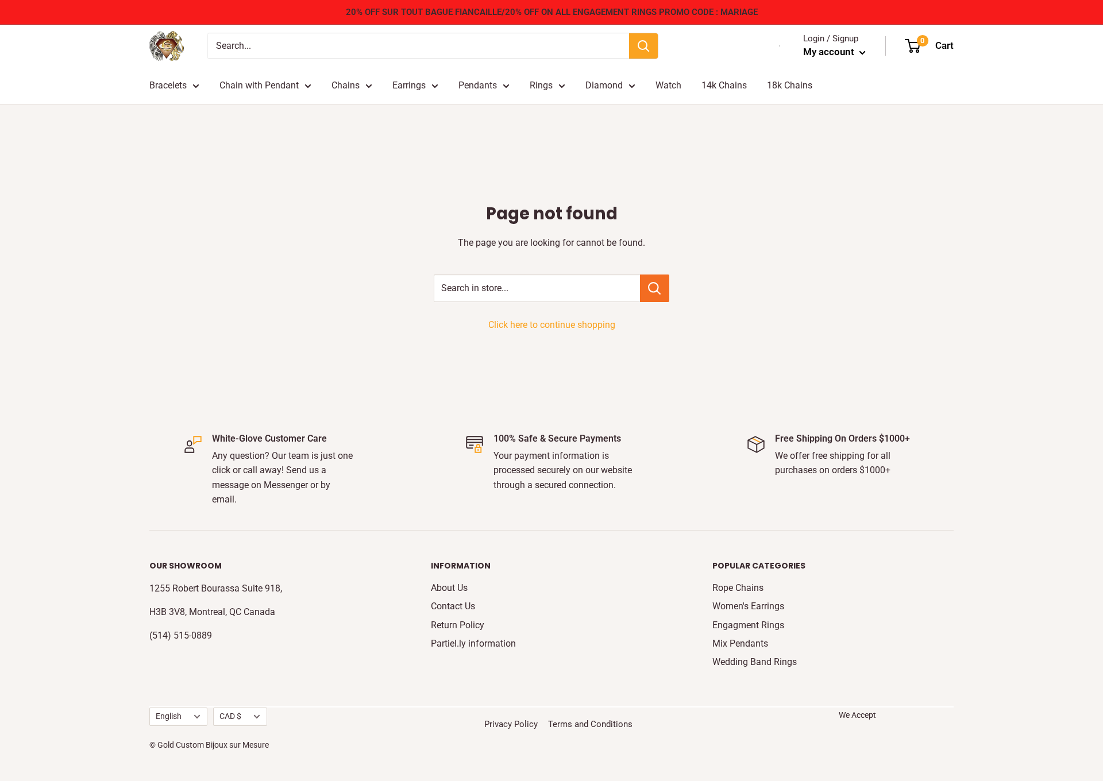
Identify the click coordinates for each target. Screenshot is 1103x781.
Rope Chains (737, 587)
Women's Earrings (748, 606)
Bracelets (168, 85)
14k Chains (724, 85)
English (169, 716)
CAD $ (230, 716)
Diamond (604, 85)
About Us (449, 587)
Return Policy (457, 625)
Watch (668, 85)
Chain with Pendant (259, 85)
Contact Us (453, 606)
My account (830, 51)
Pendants (477, 85)
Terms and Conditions (590, 724)
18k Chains (789, 85)
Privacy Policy (511, 724)
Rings (541, 85)
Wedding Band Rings (754, 661)
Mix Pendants (740, 643)
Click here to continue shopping (551, 324)
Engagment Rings (748, 625)
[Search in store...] (654, 288)
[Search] (643, 46)
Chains (345, 85)
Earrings (409, 85)
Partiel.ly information (473, 643)
